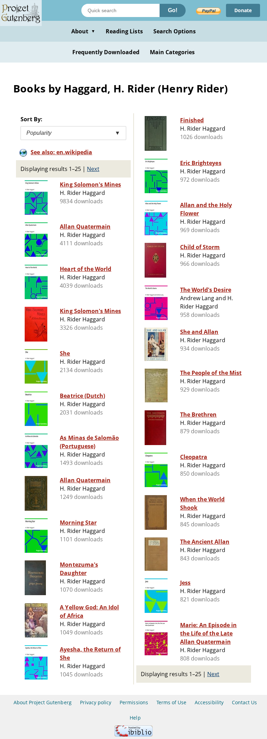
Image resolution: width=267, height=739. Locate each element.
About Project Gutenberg (43, 702)
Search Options (174, 31)
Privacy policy (96, 702)
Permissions (134, 702)
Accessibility (209, 702)
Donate (243, 10)
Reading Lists (124, 31)
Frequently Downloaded (105, 52)
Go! (172, 10)
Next (93, 169)
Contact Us (244, 702)
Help (135, 717)
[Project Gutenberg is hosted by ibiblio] (133, 734)
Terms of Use (171, 702)
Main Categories (172, 52)
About (83, 31)
